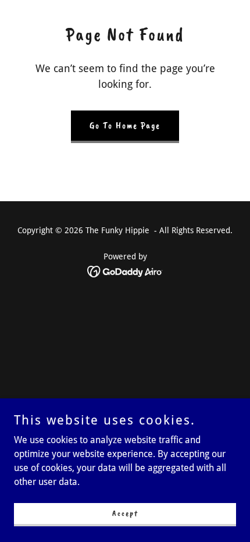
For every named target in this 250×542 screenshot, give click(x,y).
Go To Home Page (125, 125)
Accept (125, 513)
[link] (125, 270)
